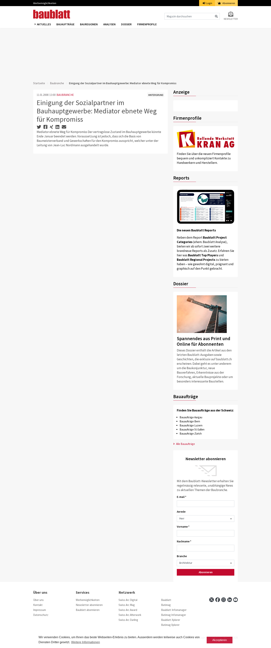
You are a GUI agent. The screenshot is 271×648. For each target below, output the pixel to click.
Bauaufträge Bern (190, 421)
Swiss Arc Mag (127, 605)
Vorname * (183, 526)
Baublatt (166, 600)
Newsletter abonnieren (89, 605)
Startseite (39, 83)
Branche (182, 556)
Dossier (126, 24)
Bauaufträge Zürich (191, 433)
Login (209, 3)
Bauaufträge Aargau (191, 417)
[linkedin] (229, 599)
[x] (211, 599)
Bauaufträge (65, 24)
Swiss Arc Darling (128, 620)
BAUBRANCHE (65, 95)
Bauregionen (89, 24)
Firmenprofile (147, 24)
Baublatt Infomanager (174, 610)
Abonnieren (228, 3)
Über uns (38, 600)
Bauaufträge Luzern (191, 425)
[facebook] (217, 599)
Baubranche (57, 83)
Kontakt (38, 605)
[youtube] (235, 599)
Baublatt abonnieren (88, 610)
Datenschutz (40, 615)
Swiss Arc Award (128, 610)
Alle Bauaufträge (185, 444)
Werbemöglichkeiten (44, 3)
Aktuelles (44, 24)
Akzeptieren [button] (219, 640)
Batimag (166, 605)
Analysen (109, 24)
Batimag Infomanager (173, 615)
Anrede (181, 511)
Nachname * (184, 541)
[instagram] (223, 599)
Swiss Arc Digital (128, 600)
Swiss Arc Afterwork (130, 615)
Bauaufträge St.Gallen (192, 429)
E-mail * (181, 497)
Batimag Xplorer (170, 625)
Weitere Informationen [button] (85, 642)
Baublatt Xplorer (170, 620)
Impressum (39, 610)
